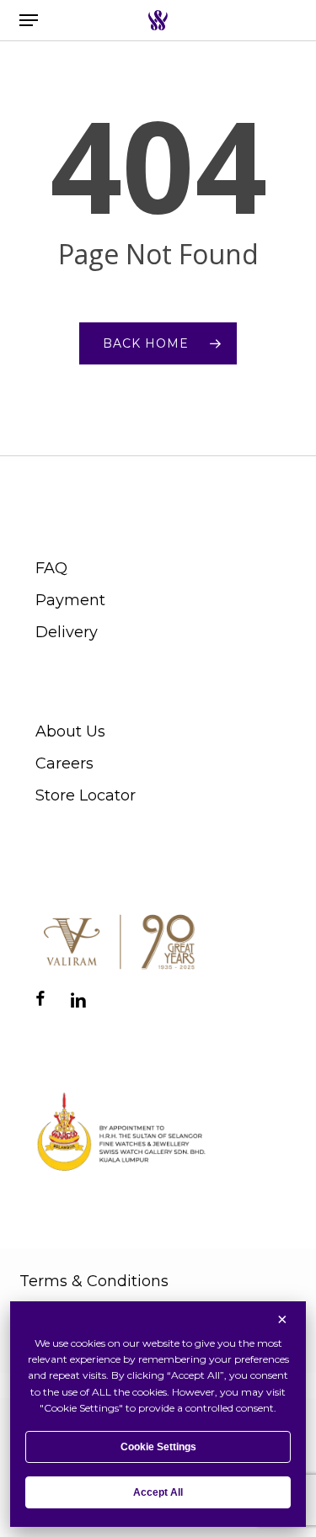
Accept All (158, 1492)
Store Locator (85, 795)
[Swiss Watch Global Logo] (158, 20)
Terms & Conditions (94, 1281)
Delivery (66, 632)
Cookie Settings (158, 1447)
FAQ (51, 568)
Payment (70, 600)
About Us (70, 731)
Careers (64, 763)
